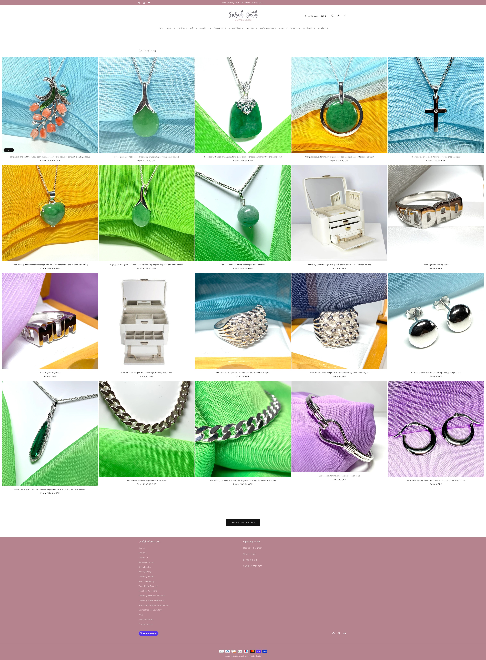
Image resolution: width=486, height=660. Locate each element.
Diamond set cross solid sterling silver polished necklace (436, 157)
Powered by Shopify (253, 656)
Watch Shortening (146, 581)
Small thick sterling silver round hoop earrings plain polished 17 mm (436, 480)
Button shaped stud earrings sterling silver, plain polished (436, 372)
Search (142, 548)
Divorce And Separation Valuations (154, 605)
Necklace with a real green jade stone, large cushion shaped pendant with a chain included (243, 157)
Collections (147, 50)
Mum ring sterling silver (50, 372)
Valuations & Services (148, 586)
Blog (141, 614)
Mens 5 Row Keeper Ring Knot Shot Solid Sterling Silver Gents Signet (339, 372)
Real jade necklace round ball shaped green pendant (243, 264)
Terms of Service (146, 624)
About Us (142, 552)
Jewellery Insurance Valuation (152, 595)
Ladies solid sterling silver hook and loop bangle (339, 476)
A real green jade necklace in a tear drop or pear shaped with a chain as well (146, 157)
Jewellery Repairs (146, 576)
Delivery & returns (146, 562)
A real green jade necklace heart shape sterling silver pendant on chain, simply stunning (50, 264)
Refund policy (145, 567)
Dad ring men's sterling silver (435, 264)
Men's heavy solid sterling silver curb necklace (146, 480)
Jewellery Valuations (148, 590)
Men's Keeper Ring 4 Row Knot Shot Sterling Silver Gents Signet (243, 372)
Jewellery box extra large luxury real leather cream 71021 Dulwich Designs (339, 264)
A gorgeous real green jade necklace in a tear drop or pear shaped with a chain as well (146, 264)
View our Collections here (243, 522)
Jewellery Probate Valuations (151, 600)
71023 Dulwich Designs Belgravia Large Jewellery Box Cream (146, 372)
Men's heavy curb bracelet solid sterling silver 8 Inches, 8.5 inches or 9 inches (243, 480)
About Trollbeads (146, 619)
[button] (170, 28)
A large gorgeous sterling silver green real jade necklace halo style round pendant (339, 157)
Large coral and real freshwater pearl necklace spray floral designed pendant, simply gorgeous (50, 157)
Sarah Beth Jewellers (238, 656)
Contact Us (143, 557)
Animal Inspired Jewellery (150, 609)
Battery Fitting (145, 571)
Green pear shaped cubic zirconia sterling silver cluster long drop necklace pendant (50, 489)
